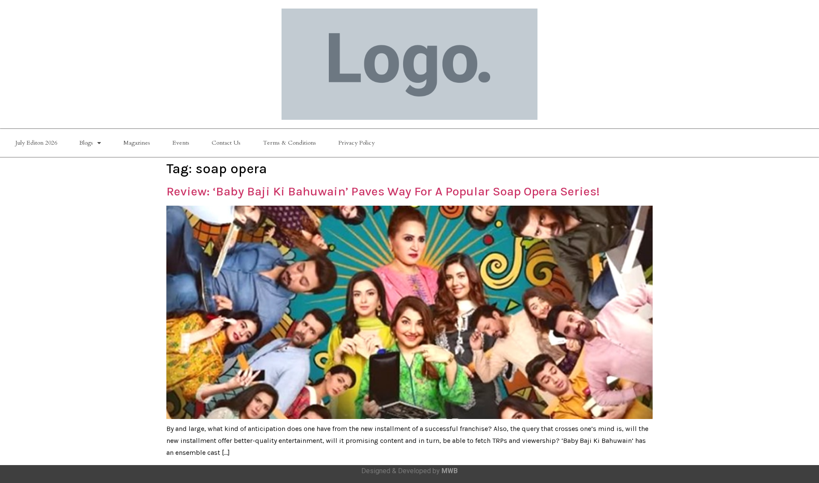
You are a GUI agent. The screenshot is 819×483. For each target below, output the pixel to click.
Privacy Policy (356, 143)
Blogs (86, 143)
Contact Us (226, 143)
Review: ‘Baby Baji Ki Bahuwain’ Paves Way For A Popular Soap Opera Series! (383, 191)
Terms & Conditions (289, 143)
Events (180, 143)
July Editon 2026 (36, 143)
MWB (449, 471)
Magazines (136, 143)
